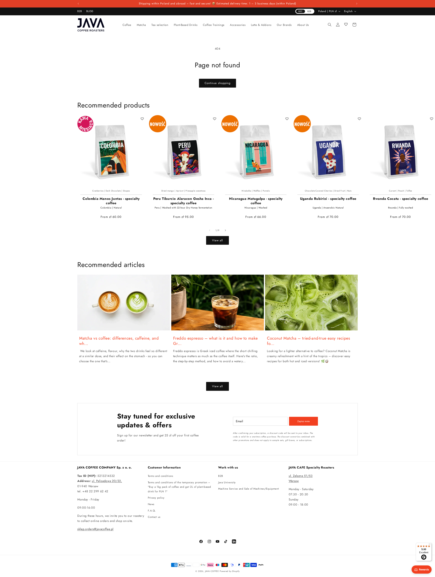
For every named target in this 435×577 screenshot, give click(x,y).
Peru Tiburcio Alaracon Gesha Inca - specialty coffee (183, 201)
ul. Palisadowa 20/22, (107, 481)
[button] (127, 25)
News (151, 504)
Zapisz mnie (303, 421)
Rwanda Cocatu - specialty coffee (400, 199)
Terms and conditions (160, 476)
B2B (220, 476)
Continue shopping (218, 83)
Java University (227, 482)
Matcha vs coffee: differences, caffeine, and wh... (119, 341)
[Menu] (430, 545)
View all (217, 240)
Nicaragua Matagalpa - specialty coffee (256, 201)
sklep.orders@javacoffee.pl (95, 529)
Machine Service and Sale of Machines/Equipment (248, 489)
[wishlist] (346, 25)
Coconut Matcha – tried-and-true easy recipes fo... (308, 341)
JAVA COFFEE (212, 571)
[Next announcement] (357, 3)
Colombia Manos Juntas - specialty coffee (111, 201)
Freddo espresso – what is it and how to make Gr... (215, 341)
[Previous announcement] (78, 3)
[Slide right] (225, 230)
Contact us (154, 517)
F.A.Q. (152, 511)
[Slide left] (209, 230)
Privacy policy (156, 498)
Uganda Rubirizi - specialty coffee (328, 199)
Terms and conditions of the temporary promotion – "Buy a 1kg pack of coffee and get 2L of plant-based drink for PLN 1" (179, 487)
